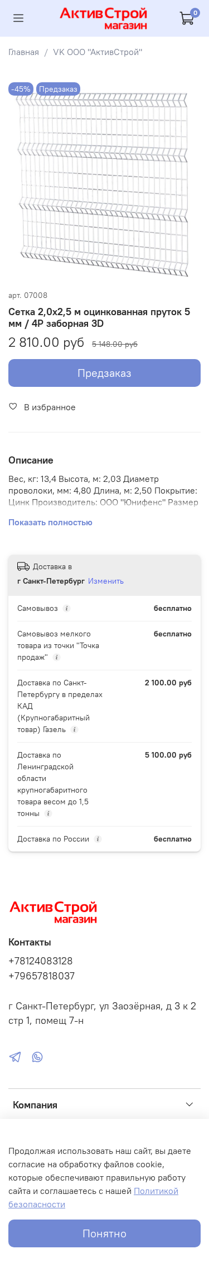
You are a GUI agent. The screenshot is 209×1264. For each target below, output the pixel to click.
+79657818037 (41, 976)
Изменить (106, 581)
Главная (23, 51)
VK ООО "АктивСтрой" (97, 51)
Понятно (104, 1233)
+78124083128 (40, 961)
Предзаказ (104, 373)
